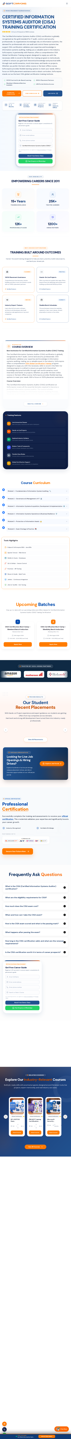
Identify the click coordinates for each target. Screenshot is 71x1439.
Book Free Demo (46, 1436)
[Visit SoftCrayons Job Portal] (4, 1424)
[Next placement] (65, 730)
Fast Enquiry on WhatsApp (36, 161)
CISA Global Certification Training (38, 363)
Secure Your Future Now (16, 851)
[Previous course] (6, 1117)
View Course (17, 1132)
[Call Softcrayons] (4, 1429)
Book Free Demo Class (35, 156)
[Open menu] (67, 3)
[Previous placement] (6, 730)
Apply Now (18, 644)
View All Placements (35, 739)
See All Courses (34, 1147)
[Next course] (65, 1117)
